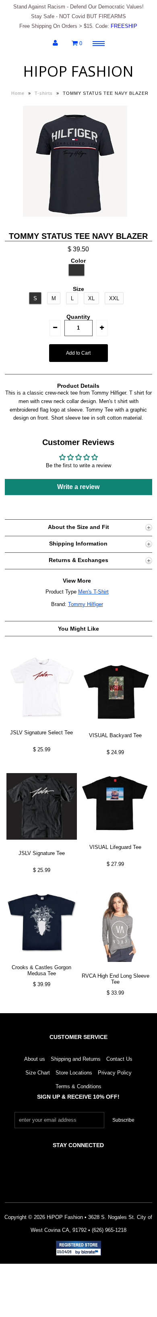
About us (34, 1059)
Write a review (78, 486)
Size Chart (37, 1073)
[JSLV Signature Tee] (41, 846)
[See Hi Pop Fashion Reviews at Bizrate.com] (78, 1248)
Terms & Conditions (78, 1086)
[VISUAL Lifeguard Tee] (115, 839)
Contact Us (119, 1059)
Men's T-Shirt (93, 592)
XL (91, 298)
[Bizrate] (91, 1252)
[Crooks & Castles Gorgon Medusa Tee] (41, 960)
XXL (114, 298)
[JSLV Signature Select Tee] (41, 725)
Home (18, 93)
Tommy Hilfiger (85, 604)
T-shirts (44, 93)
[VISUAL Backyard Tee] (115, 728)
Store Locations (74, 1073)
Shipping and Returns (76, 1059)
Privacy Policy (115, 1073)
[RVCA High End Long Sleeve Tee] (115, 968)
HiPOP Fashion (78, 71)
